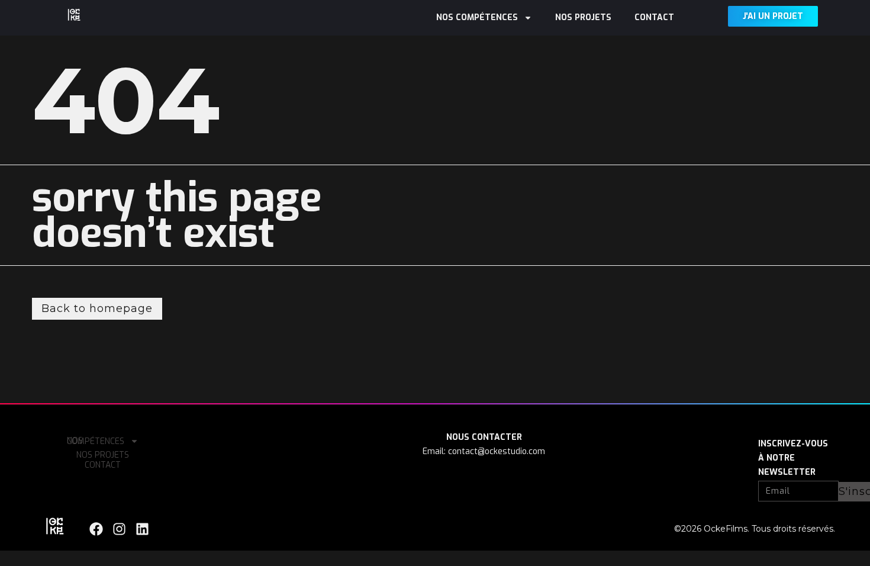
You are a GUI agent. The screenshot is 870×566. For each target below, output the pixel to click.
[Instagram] (119, 529)
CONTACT (654, 17)
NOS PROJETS (583, 17)
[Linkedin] (142, 529)
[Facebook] (96, 529)
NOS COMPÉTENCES (477, 17)
